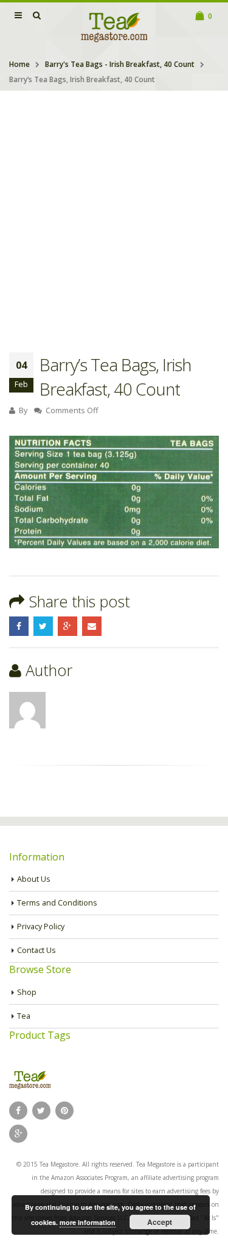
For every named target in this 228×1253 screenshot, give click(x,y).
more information (88, 1222)
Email (92, 626)
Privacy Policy (40, 926)
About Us (33, 879)
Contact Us (36, 950)
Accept (159, 1221)
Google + (67, 626)
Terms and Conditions (57, 903)
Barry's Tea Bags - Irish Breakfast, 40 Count (120, 64)
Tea (23, 1016)
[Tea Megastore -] (114, 26)
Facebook (19, 626)
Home (19, 64)
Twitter (43, 626)
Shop (26, 992)
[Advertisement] (114, 211)
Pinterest (64, 1110)
